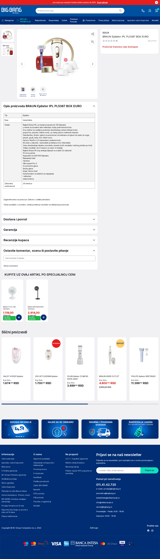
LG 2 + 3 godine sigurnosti (76, 459)
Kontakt (155, 20)
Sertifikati (37, 477)
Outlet (64, 20)
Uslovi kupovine (8, 487)
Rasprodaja (54, 20)
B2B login (94, 528)
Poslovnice (90, 20)
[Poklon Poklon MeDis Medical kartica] (23, 89)
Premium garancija (33, 95)
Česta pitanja (103, 20)
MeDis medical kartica (74, 463)
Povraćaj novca (40, 469)
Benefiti (36, 489)
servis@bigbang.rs (104, 507)
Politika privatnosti (41, 481)
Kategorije (9, 20)
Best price (6, 467)
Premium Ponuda (74, 20)
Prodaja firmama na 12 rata (13, 506)
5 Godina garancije (9, 471)
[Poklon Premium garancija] (33, 89)
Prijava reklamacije (9, 516)
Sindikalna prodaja (9, 479)
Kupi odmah (102, 2)
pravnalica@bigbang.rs (106, 493)
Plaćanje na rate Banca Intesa (14, 491)
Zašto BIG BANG (40, 485)
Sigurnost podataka (41, 459)
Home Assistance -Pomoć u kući (16, 495)
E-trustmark (38, 473)
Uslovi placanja (8, 459)
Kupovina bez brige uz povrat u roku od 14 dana (15, 511)
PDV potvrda (38, 493)
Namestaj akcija (72, 467)
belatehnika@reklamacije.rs (108, 498)
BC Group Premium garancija (14, 475)
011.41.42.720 (106, 484)
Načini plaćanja (118, 20)
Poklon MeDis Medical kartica (23, 95)
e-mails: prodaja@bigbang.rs (108, 489)
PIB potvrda (38, 497)
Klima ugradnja (8, 483)
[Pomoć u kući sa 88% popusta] (43, 89)
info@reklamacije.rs (104, 502)
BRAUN (105, 32)
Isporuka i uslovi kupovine (138, 20)
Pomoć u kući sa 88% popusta (43, 94)
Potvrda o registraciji (42, 501)
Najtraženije (40, 20)
